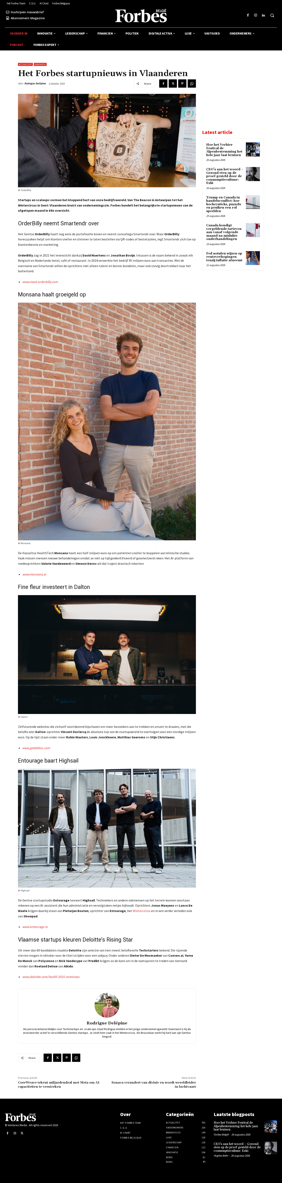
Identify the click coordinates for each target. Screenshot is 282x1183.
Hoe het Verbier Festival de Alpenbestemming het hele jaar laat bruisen (224, 150)
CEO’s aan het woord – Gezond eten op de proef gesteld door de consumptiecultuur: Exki (224, 176)
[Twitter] (173, 83)
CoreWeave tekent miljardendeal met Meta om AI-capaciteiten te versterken (59, 1084)
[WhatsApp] (192, 83)
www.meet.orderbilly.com (40, 282)
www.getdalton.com (36, 748)
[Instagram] (255, 15)
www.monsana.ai (34, 574)
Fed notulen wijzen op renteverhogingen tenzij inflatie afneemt (224, 257)
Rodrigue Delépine (35, 83)
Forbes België (221, 1134)
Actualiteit (25, 64)
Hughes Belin (221, 1155)
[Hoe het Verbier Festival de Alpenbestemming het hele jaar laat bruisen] (253, 149)
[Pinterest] (182, 83)
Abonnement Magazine (28, 18)
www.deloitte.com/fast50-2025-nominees (50, 977)
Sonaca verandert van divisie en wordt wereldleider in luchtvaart (153, 1084)
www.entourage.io (35, 927)
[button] (272, 15)
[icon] (7, 12)
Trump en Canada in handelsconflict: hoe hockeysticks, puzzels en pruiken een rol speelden (223, 204)
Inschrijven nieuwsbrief (27, 12)
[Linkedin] (263, 15)
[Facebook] (248, 15)
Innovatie (40, 64)
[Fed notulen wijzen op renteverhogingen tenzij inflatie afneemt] (253, 258)
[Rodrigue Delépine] (107, 1005)
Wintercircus (141, 911)
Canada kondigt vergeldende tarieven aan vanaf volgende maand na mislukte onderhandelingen (224, 232)
